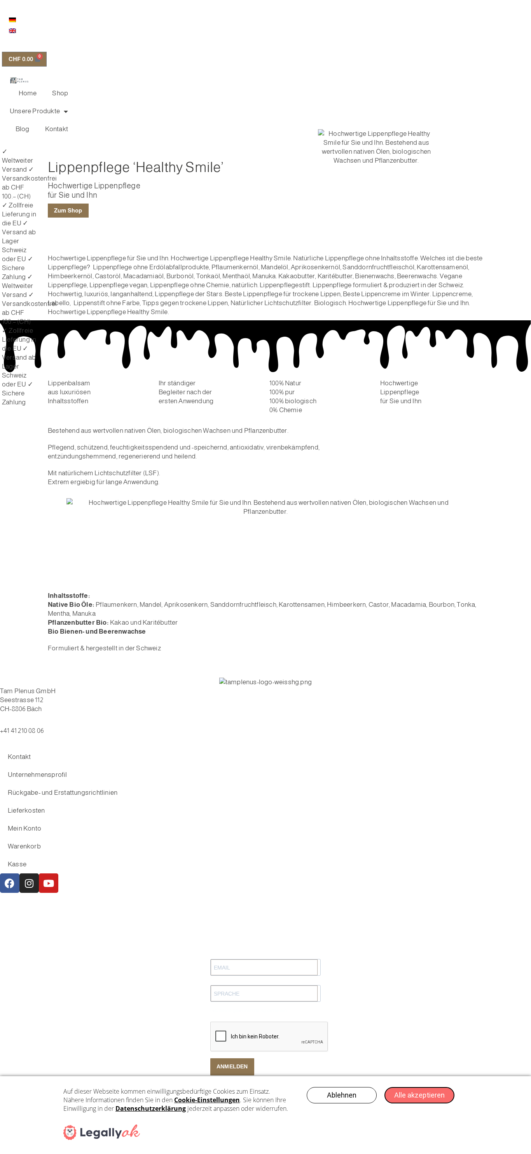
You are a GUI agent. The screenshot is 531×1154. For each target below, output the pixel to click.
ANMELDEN (232, 1066)
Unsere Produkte (35, 111)
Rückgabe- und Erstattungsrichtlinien (62, 792)
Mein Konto (24, 828)
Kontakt (56, 129)
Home (28, 93)
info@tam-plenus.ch (29, 721)
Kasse (17, 864)
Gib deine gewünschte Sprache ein (248, 1010)
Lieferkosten (26, 810)
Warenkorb (24, 846)
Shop (60, 93)
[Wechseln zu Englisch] (12, 30)
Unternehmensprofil (37, 774)
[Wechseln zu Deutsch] (12, 19)
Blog (23, 129)
